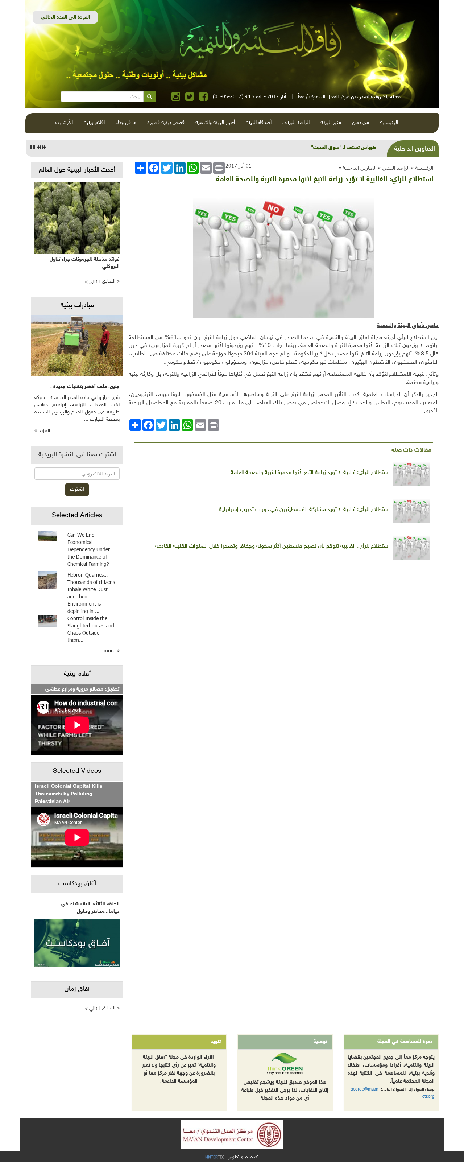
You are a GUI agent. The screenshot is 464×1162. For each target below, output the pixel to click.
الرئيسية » (422, 167)
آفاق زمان (77, 989)
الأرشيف (64, 122)
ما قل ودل (126, 122)
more (110, 650)
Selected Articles (77, 516)
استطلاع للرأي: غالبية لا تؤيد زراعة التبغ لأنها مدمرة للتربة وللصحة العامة (310, 472)
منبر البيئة (330, 122)
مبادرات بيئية (77, 306)
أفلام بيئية (94, 122)
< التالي (92, 282)
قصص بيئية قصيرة (166, 122)
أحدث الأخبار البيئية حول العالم (77, 170)
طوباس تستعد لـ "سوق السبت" (344, 148)
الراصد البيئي (296, 122)
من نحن (360, 122)
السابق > (111, 281)
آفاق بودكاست (77, 884)
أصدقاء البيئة (259, 122)
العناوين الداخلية (359, 167)
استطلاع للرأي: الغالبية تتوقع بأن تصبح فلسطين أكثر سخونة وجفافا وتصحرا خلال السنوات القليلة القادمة (272, 546)
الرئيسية (389, 122)
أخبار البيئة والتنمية (215, 122)
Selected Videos (77, 771)
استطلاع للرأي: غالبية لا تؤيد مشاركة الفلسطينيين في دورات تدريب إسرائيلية (304, 509)
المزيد (43, 431)
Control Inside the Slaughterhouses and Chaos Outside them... (90, 629)
